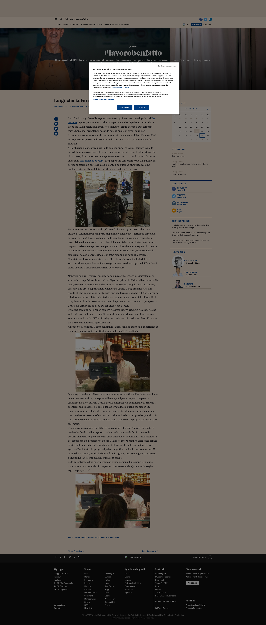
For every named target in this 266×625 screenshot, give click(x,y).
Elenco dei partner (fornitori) (103, 99)
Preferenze (125, 107)
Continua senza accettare (167, 66)
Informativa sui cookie (120, 87)
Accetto (142, 107)
